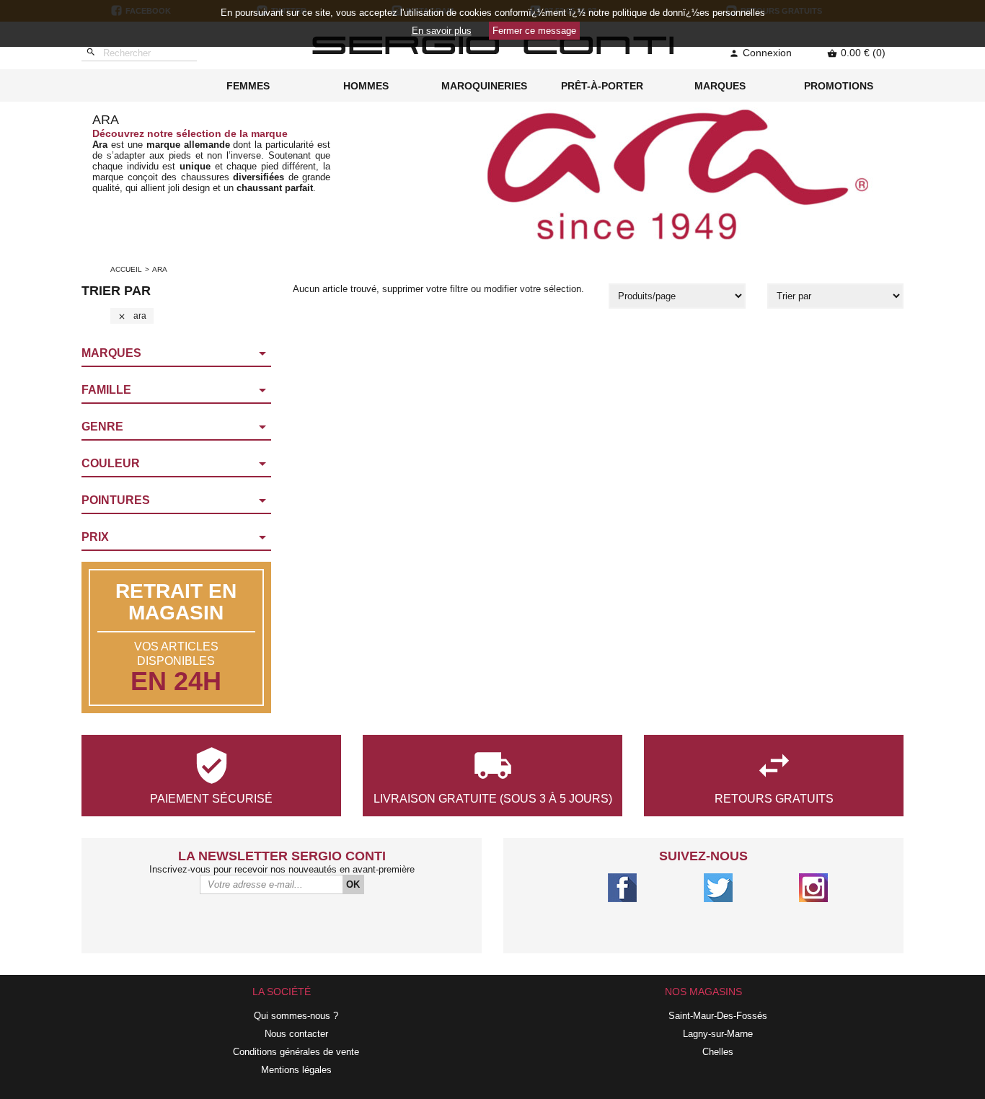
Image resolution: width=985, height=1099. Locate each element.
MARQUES (720, 86)
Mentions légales (296, 1069)
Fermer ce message (534, 30)
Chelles (717, 1051)
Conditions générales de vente (296, 1051)
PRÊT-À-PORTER (602, 86)
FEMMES (248, 86)
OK (353, 884)
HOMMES (366, 86)
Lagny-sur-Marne (718, 1033)
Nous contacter (296, 1033)
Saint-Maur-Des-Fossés (717, 1015)
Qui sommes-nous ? (296, 1015)
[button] (176, 354)
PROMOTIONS (838, 86)
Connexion (760, 52)
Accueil (126, 269)
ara (132, 316)
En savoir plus (442, 30)
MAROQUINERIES (484, 86)
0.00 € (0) (856, 52)
